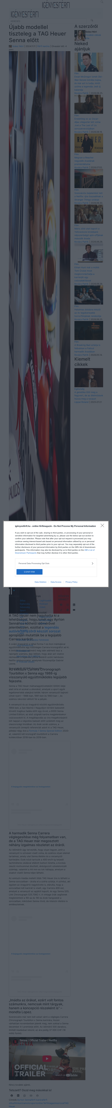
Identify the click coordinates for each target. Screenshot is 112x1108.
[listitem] (56, 563)
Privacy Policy (71, 582)
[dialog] (56, 554)
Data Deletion (40, 582)
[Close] (103, 526)
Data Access (56, 582)
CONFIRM (29, 572)
